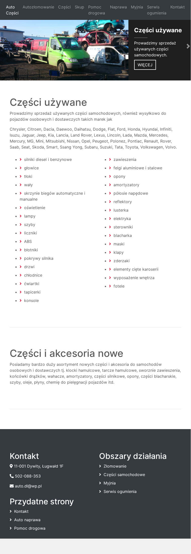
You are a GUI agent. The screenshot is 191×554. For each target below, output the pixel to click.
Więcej (145, 64)
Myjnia (137, 6)
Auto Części (13, 9)
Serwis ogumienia (156, 9)
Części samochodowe (124, 474)
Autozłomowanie (38, 6)
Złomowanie (115, 466)
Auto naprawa (27, 519)
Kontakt (177, 6)
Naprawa (118, 6)
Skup (79, 6)
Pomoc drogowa (96, 9)
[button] (14, 46)
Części (64, 6)
